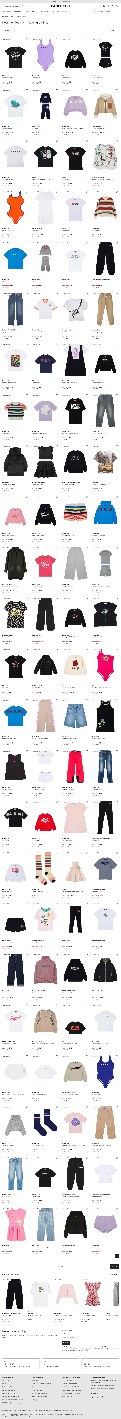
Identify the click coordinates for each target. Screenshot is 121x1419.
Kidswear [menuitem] (25, 6)
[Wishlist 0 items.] (112, 6)
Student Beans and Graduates (71, 1390)
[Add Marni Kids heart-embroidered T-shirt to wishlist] (57, 1056)
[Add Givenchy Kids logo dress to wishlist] (57, 192)
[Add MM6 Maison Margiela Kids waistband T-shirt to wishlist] (117, 1158)
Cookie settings (68, 1410)
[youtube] (107, 1397)
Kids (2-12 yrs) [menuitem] (49, 11)
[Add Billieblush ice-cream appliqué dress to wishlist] (27, 1209)
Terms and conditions (20, 1410)
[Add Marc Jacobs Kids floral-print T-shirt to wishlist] (27, 599)
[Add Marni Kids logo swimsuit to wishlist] (57, 39)
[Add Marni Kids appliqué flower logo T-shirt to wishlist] (57, 395)
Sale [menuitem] (3, 11)
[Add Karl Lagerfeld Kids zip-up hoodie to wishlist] (87, 1209)
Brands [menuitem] (28, 11)
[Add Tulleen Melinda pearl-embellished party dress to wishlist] (87, 853)
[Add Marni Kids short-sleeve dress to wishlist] (87, 802)
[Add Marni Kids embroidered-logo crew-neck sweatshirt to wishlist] (87, 90)
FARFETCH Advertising (39, 1396)
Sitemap (34, 1399)
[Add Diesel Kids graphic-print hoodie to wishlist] (57, 497)
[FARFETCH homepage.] (60, 6)
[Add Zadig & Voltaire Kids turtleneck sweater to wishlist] (57, 954)
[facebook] (102, 1397)
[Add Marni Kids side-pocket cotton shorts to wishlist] (117, 1209)
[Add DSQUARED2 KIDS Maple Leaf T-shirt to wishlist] (117, 904)
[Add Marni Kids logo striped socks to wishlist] (57, 853)
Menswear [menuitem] (16, 6)
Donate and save (67, 1396)
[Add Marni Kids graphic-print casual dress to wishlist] (87, 344)
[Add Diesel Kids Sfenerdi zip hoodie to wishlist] (27, 1107)
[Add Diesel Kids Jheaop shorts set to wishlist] (117, 39)
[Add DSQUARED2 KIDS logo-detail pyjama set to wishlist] (57, 751)
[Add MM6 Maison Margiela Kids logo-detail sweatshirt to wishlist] (87, 446)
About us (35, 1380)
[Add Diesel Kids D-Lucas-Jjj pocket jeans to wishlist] (117, 395)
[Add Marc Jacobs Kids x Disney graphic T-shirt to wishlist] (57, 904)
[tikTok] (98, 1397)
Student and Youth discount (71, 1393)
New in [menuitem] (9, 11)
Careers (34, 1387)
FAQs (45, 1364)
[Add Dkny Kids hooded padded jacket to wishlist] (27, 446)
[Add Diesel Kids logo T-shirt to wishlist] (87, 141)
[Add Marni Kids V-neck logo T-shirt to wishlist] (57, 293)
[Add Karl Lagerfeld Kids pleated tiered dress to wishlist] (57, 446)
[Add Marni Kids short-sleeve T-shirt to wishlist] (27, 802)
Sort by (112, 30)
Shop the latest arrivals (63, 1)
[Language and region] (104, 6)
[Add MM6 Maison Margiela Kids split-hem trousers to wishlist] (117, 243)
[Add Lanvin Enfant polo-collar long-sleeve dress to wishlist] (27, 548)
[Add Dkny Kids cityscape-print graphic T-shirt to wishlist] (117, 446)
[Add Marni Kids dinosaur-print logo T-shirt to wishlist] (27, 90)
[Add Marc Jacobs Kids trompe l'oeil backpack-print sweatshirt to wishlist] (57, 1005)
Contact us (5, 1380)
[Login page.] (108, 6)
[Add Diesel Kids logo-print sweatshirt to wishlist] (117, 344)
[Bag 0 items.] (117, 6)
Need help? (87, 1364)
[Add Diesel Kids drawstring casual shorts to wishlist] (27, 904)
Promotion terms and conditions (12, 1399)
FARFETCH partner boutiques (41, 1383)
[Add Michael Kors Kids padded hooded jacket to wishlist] (117, 954)
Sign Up (66, 1342)
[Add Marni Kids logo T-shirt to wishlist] (27, 243)
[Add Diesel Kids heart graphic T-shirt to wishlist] (57, 548)
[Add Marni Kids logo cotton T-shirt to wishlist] (27, 141)
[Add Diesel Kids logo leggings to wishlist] (87, 904)
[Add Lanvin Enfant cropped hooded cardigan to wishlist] (117, 90)
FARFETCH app (37, 1390)
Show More (113, 1274)
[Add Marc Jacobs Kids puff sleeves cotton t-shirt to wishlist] (87, 293)
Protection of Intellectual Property (50, 1410)
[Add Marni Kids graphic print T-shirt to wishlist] (117, 599)
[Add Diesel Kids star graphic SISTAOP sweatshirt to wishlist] (87, 599)
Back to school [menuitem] (18, 11)
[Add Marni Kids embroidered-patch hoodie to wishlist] (117, 497)
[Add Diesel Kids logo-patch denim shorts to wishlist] (87, 700)
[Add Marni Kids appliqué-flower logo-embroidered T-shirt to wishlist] (87, 1107)
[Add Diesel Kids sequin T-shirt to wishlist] (87, 243)
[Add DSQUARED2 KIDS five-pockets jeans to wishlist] (27, 1158)
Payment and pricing (9, 1393)
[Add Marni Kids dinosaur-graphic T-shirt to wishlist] (27, 344)
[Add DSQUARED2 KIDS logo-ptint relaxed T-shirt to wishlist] (27, 1005)
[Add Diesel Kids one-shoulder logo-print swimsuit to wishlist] (117, 649)
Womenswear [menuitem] (6, 6)
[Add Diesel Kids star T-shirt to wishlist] (27, 649)
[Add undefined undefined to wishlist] (25, 1280)
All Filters (7, 30)
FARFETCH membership (69, 1383)
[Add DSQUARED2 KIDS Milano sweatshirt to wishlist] (87, 954)
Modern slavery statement (40, 1393)
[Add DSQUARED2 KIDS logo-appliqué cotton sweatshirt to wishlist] (87, 1056)
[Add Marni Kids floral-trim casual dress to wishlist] (117, 700)
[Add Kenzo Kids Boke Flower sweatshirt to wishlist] (87, 649)
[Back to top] (117, 1256)
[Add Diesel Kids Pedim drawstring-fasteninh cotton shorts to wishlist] (27, 1056)
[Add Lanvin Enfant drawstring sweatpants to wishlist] (117, 293)
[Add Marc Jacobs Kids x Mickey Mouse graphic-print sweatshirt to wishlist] (117, 141)
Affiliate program (67, 1380)
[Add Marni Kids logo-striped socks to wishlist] (57, 1107)
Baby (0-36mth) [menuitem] (37, 11)
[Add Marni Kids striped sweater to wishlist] (117, 192)
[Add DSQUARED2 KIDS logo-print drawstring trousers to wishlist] (87, 1158)
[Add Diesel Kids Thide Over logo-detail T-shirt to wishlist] (87, 395)
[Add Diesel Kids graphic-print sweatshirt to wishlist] (27, 497)
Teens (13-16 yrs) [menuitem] (61, 11)
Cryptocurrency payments (10, 1396)
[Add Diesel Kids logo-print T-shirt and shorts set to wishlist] (117, 548)
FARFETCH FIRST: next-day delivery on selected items (103, 1381)
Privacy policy (6, 1410)
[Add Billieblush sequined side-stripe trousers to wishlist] (57, 700)
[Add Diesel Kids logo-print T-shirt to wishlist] (27, 39)
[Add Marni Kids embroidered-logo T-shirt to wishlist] (27, 700)
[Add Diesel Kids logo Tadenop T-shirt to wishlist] (57, 1158)
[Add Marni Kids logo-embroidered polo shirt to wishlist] (117, 1005)
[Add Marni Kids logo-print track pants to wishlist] (87, 548)
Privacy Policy (86, 1348)
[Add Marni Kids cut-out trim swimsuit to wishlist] (27, 192)
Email (63, 1333)
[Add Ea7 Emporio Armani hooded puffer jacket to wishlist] (57, 649)
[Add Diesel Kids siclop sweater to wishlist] (57, 802)
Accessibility (33, 1410)
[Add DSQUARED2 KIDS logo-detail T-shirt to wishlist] (117, 853)
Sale (12, 16)
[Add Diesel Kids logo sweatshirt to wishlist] (87, 39)
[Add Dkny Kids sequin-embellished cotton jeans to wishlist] (57, 1209)
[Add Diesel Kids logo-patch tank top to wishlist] (27, 751)
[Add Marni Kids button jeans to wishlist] (27, 954)
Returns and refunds (8, 1390)
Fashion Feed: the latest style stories (102, 1388)
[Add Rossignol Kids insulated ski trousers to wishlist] (57, 599)
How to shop (9, 1364)
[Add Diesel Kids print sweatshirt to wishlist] (27, 853)
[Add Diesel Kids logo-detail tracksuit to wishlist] (57, 90)
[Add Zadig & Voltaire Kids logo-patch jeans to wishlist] (27, 293)
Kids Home (5, 16)
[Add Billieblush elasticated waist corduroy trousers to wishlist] (117, 1107)
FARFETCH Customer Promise (12, 1403)
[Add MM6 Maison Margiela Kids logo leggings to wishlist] (117, 802)
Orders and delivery (8, 1387)
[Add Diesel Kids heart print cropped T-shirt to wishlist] (87, 1005)
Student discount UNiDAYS (70, 1387)
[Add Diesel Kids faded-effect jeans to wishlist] (117, 751)
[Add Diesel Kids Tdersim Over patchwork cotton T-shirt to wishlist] (57, 141)
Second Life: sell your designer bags (102, 1385)
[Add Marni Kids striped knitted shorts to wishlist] (87, 497)
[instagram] (93, 1397)
